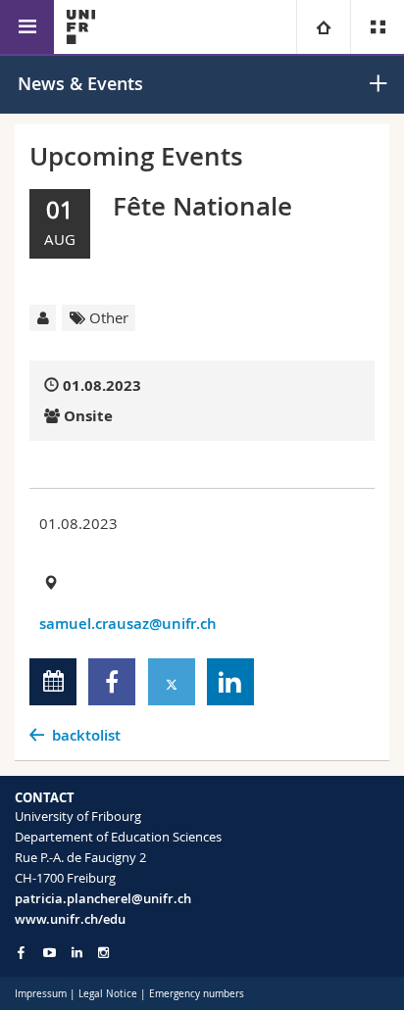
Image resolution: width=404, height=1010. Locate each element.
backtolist (86, 735)
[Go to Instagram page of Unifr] (103, 952)
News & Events (80, 83)
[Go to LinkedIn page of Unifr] (77, 952)
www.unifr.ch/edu (70, 919)
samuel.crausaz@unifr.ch (128, 623)
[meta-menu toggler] (377, 27)
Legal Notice (107, 993)
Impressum (41, 993)
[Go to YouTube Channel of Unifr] (49, 952)
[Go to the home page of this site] (81, 27)
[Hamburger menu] (27, 27)
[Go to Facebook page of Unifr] (21, 952)
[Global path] (323, 27)
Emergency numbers (196, 993)
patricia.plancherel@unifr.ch (103, 898)
